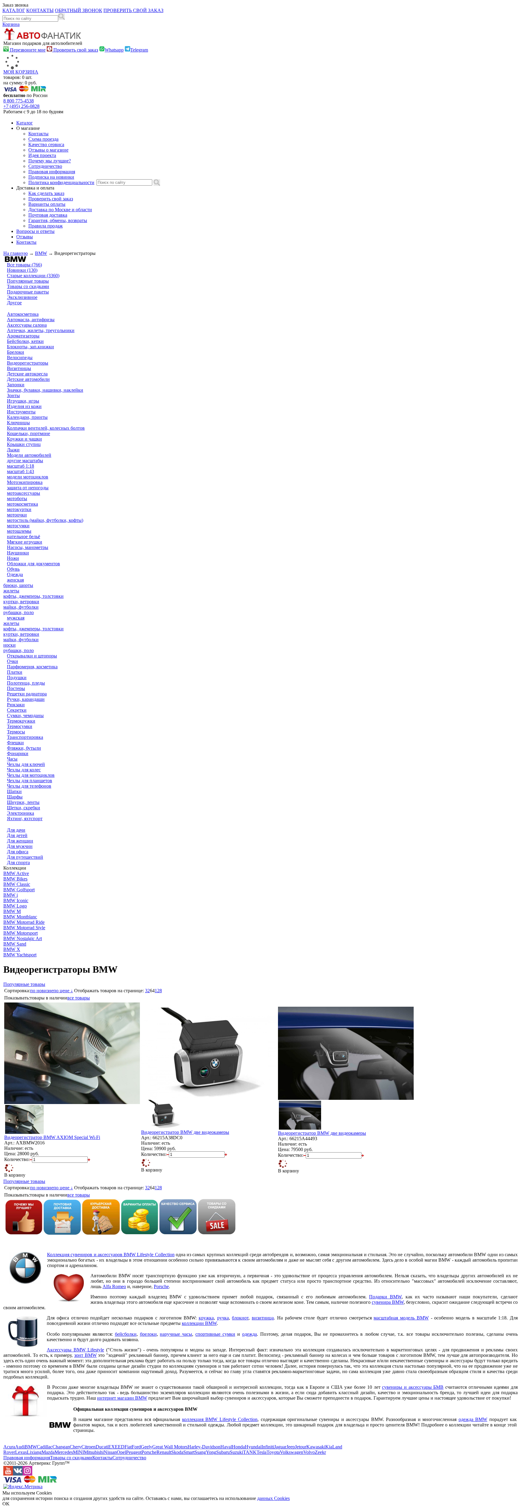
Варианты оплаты (46, 204)
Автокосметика (23, 314)
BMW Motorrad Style (24, 927)
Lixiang (34, 1452)
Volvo (309, 1452)
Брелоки (15, 352)
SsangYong (205, 1452)
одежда (249, 1334)
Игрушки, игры (23, 400)
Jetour (300, 1446)
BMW (41, 253)
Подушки (17, 677)
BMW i (10, 895)
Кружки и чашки (24, 438)
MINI (78, 1452)
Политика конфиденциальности (61, 182)
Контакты (38, 133)
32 (147, 990)
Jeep (290, 1446)
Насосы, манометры (27, 547)
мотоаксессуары (23, 493)
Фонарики (17, 753)
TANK (250, 1452)
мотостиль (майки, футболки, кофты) (45, 520)
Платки (14, 672)
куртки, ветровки (21, 601)
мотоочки (17, 514)
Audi (20, 1446)
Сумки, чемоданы (25, 715)
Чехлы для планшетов (29, 780)
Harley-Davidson (204, 1446)
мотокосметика (22, 504)
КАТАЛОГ (13, 10)
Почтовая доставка (47, 215)
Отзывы (24, 236)
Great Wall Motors (170, 1446)
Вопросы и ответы (35, 231)
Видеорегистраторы (27, 362)
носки (9, 645)
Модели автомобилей (29, 455)
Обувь (13, 569)
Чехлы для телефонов (29, 786)
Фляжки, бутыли (24, 748)
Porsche (161, 1286)
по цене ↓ (63, 990)
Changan (61, 1446)
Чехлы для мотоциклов (31, 775)
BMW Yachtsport (19, 954)
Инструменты (21, 411)
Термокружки (21, 720)
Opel (121, 1452)
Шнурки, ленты (23, 802)
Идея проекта (42, 155)
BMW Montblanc (20, 916)
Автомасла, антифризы (31, 319)
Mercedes (64, 1452)
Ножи (13, 558)
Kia (328, 1446)
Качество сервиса (46, 144)
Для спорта (18, 862)
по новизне (41, 990)
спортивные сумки (215, 1334)
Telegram (139, 49)
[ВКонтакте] (18, 1473)
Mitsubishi (94, 1452)
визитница (263, 1317)
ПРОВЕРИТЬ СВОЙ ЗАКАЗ (133, 10)
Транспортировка (25, 737)
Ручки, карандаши (26, 699)
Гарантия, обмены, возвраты (57, 220)
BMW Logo (15, 905)
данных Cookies (273, 1498)
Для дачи (16, 830)
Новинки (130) (22, 270)
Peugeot (133, 1452)
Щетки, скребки (23, 807)
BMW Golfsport (19, 889)
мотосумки (18, 525)
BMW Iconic (15, 900)
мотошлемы (19, 531)
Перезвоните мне (27, 49)
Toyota (273, 1452)
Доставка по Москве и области (60, 209)
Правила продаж (45, 225)
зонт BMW (85, 1355)
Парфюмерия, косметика (32, 666)
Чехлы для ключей (26, 764)
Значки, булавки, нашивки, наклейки (45, 390)
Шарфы (15, 796)
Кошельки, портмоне (28, 433)
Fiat (128, 1446)
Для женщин (20, 840)
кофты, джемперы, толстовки (33, 596)
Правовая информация (51, 171)
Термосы (16, 731)
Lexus (21, 1452)
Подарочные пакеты (28, 291)
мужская (15, 617)
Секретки (17, 710)
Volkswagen (291, 1452)
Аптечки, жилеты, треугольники (40, 330)
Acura (9, 1446)
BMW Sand (14, 943)
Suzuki (236, 1452)
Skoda (177, 1452)
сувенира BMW (388, 1302)
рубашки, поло (18, 612)
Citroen (88, 1446)
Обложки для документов (33, 563)
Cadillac (44, 1446)
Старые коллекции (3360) (33, 275)
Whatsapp (114, 49)
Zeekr (320, 1452)
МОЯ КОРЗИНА (20, 71)
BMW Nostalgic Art (22, 938)
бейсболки (126, 1334)
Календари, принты (27, 417)
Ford (136, 1446)
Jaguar (280, 1446)
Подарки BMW (385, 1296)
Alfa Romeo (114, 1286)
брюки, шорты (18, 585)
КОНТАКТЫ (40, 10)
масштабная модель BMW (401, 1317)
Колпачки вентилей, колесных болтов (46, 428)
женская (15, 579)
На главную (15, 253)
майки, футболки (21, 607)
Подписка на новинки (51, 177)
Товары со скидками (28, 286)
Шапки (14, 791)
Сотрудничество (45, 166)
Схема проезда (43, 139)
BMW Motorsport (20, 933)
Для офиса (17, 851)
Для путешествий (25, 857)
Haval (226, 1446)
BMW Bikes (15, 878)
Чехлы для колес (24, 769)
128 (158, 990)
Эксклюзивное (22, 297)
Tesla (262, 1452)
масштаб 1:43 (20, 471)
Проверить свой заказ (75, 49)
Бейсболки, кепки (25, 341)
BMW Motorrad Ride (24, 922)
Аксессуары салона (27, 325)
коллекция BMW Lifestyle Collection (219, 1419)
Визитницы (19, 368)
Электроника (20, 813)
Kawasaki (315, 1446)
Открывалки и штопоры (32, 655)
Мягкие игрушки (24, 541)
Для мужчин (20, 846)
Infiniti (267, 1446)
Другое (14, 302)
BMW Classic (16, 884)
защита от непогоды (28, 487)
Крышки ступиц (24, 444)
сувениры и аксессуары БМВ (413, 1387)
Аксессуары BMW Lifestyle (75, 1349)
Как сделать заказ (46, 193)
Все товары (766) (24, 264)
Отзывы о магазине (48, 149)
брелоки (148, 1334)
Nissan (110, 1452)
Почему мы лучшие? (49, 160)
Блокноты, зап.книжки (30, 346)
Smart (188, 1452)
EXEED (116, 1446)
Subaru (223, 1452)
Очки (12, 661)
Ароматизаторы (23, 335)
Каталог (24, 122)
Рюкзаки (16, 704)
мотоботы (17, 498)
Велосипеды (20, 357)
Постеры (16, 688)
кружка (206, 1317)
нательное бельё (23, 536)
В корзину (14, 1175)
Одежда (15, 574)
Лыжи (13, 449)
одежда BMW (473, 1419)
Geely (146, 1446)
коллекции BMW (199, 1323)
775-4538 (18, 100)
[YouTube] (8, 1473)
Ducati (102, 1446)
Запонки (15, 384)
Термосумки (19, 726)
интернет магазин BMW (122, 1398)
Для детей (17, 835)
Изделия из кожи (24, 406)
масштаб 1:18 (20, 466)
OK (6, 1503)
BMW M (12, 911)
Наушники (18, 552)
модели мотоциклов (27, 476)
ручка (223, 1317)
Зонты (13, 395)
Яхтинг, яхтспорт (25, 818)
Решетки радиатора (27, 693)
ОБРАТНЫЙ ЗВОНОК (78, 10)
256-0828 (21, 106)
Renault (163, 1452)
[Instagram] (27, 1473)
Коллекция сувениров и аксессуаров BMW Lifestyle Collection (111, 1254)
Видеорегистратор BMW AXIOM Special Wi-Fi (52, 1137)
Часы (12, 758)
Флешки (15, 742)
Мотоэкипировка (25, 482)
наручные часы (176, 1334)
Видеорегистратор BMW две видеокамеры (185, 1132)
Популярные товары (28, 281)
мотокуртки (19, 509)
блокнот (240, 1317)
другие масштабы (25, 460)
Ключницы (18, 422)
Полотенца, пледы (26, 682)
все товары (78, 997)
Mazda (48, 1452)
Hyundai (253, 1446)
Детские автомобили (28, 379)
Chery (75, 1446)
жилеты (11, 590)
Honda (238, 1446)
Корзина (11, 24)
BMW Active (16, 873)
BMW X (11, 949)
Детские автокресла (27, 373)
